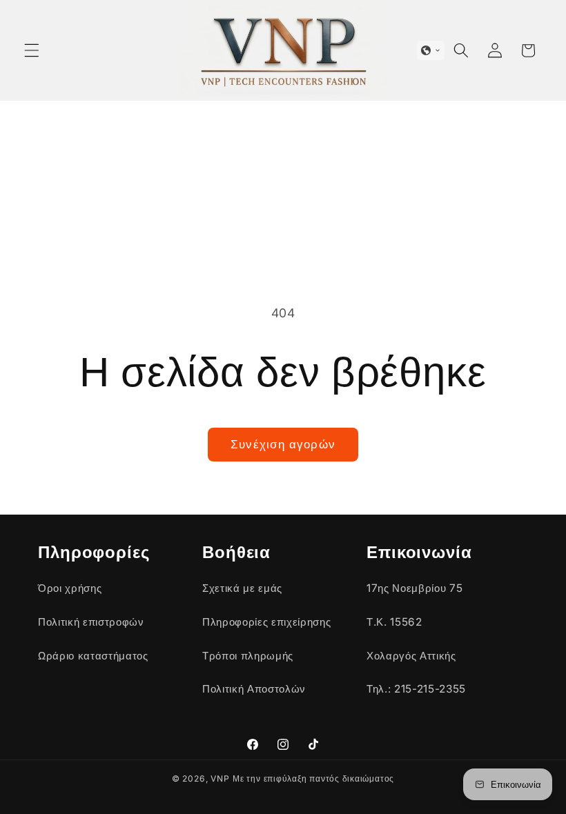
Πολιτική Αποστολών (254, 688)
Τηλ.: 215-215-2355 (416, 688)
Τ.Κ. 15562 (394, 621)
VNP (220, 778)
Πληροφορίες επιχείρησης (266, 621)
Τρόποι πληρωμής (247, 655)
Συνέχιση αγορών (283, 444)
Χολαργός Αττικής (411, 655)
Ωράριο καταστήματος (93, 655)
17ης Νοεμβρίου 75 (414, 588)
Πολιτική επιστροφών (91, 621)
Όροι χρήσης (69, 588)
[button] (31, 50)
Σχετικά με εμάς (242, 588)
